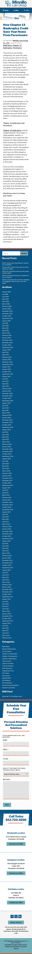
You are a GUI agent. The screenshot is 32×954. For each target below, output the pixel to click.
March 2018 (6, 471)
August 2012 (6, 623)
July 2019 (5, 432)
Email (6, 749)
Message (6, 779)
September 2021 (7, 374)
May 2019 (5, 437)
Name (5, 740)
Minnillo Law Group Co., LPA (16, 941)
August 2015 (6, 541)
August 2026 (6, 292)
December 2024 (7, 340)
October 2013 (6, 594)
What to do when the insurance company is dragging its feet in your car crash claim (15, 281)
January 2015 (6, 558)
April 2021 (5, 386)
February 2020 (7, 415)
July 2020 (5, 405)
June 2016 (5, 517)
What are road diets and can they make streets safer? (15, 272)
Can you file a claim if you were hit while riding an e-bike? (15, 268)
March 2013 (6, 611)
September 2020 (7, 401)
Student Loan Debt (8, 688)
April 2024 (5, 355)
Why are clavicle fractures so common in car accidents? (15, 276)
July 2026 (5, 294)
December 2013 (7, 589)
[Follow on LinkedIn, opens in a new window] (20, 916)
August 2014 (6, 570)
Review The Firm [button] (16, 922)
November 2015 (7, 534)
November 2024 (7, 342)
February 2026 (7, 306)
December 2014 (7, 560)
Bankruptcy (7, 45)
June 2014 (5, 575)
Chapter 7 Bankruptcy (9, 658)
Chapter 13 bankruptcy (12, 130)
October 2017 (6, 483)
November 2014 (7, 563)
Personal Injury (7, 683)
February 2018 (7, 473)
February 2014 (7, 584)
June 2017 (5, 492)
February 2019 (7, 444)
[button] (5, 9)
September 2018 (7, 456)
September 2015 (7, 538)
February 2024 (7, 357)
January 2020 (6, 417)
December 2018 (7, 449)
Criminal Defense (7, 666)
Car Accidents (6, 651)
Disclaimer (8, 944)
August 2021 (6, 376)
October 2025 (6, 316)
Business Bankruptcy (9, 649)
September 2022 (7, 364)
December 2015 (7, 531)
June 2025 (5, 326)
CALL (27, 10)
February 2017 (7, 497)
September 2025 (7, 318)
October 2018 (6, 454)
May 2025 (5, 328)
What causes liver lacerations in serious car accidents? (15, 264)
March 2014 (6, 582)
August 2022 (6, 367)
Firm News (5, 673)
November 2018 (7, 451)
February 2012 (7, 638)
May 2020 (5, 410)
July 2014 (5, 572)
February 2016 (7, 526)
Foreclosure (17, 48)
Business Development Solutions (15, 946)
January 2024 (6, 359)
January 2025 (6, 338)
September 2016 (7, 509)
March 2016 (6, 524)
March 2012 (6, 635)
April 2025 (5, 330)
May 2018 (5, 466)
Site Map (14, 944)
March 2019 (6, 442)
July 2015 (5, 543)
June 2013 (5, 604)
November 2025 (7, 313)
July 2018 (5, 461)
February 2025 (7, 335)
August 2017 (6, 488)
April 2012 (5, 633)
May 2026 (5, 299)
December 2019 (7, 420)
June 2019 (5, 434)
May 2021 (5, 384)
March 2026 (6, 304)
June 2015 (5, 546)
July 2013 (5, 601)
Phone (5, 759)
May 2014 (5, 577)
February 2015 (7, 555)
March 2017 (6, 495)
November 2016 (7, 505)
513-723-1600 (15, 820)
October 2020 (6, 398)
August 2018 (6, 459)
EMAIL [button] (17, 10)
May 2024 (5, 352)
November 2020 (7, 396)
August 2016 (6, 512)
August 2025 (6, 321)
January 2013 (6, 613)
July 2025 (5, 323)
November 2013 (7, 592)
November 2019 (7, 422)
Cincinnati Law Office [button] (16, 844)
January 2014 (6, 587)
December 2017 (7, 478)
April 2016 (5, 522)
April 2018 (5, 468)
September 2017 (7, 485)
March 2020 (6, 413)
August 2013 (6, 599)
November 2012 (7, 616)
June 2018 (5, 463)
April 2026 (5, 301)
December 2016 (7, 502)
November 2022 (7, 362)
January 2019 (6, 447)
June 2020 (5, 408)
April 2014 (5, 580)
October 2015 (6, 536)
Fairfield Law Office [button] (16, 902)
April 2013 (5, 609)
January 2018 (6, 476)
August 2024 (6, 350)
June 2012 (5, 628)
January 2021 (6, 391)
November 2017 (7, 480)
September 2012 (7, 621)
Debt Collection (7, 668)
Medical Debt (6, 678)
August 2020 (6, 403)
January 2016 (6, 529)
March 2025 (6, 333)
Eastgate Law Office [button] (16, 873)
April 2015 (5, 551)
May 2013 (5, 606)
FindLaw (16, 948)
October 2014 (6, 565)
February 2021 (7, 388)
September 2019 (7, 427)
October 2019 (6, 425)
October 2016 (6, 507)
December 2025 (7, 311)
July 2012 (5, 626)
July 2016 (5, 514)
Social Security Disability (10, 685)
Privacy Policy (22, 944)
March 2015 (6, 553)
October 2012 (6, 618)
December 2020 (7, 393)
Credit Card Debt (7, 663)
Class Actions (6, 661)
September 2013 (7, 597)
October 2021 (6, 371)
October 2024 (6, 345)
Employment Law (8, 671)
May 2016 (5, 519)
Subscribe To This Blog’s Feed (12, 696)
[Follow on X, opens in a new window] (16, 916)
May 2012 (5, 630)
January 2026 (6, 309)
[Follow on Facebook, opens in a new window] (12, 916)
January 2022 (6, 369)
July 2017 (5, 490)
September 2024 (7, 347)
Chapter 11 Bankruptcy (9, 654)
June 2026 (5, 296)
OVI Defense (6, 680)
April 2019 (5, 439)
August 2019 (6, 430)
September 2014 (7, 568)
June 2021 (5, 381)
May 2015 (5, 548)
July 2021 (5, 379)
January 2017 (6, 500)
